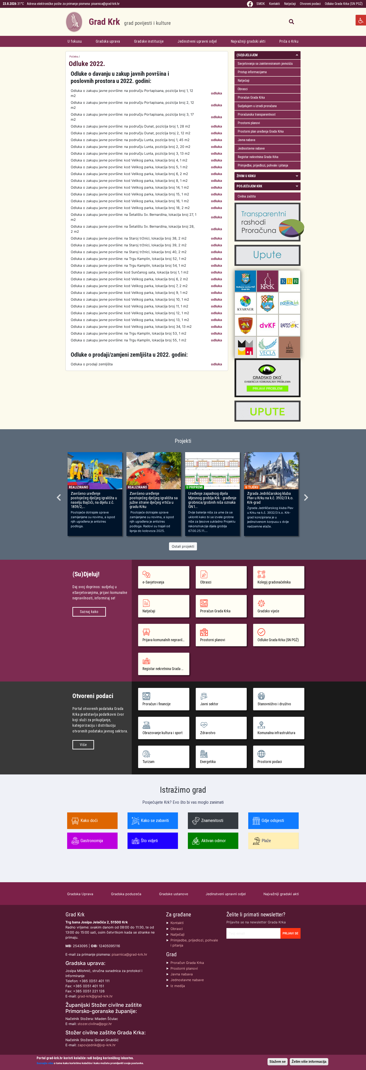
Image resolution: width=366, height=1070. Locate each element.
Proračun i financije (157, 704)
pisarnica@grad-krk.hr (105, 4)
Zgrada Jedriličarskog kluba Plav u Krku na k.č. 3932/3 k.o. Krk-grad (270, 498)
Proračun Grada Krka (251, 97)
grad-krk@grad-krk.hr (95, 996)
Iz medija (178, 986)
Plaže (266, 840)
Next (306, 496)
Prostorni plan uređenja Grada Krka (261, 131)
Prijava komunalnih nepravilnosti (166, 640)
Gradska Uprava (80, 894)
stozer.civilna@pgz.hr (95, 1024)
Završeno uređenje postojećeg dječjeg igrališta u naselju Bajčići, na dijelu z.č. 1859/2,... (94, 500)
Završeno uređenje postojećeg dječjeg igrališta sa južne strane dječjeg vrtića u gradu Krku (154, 500)
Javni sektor (209, 704)
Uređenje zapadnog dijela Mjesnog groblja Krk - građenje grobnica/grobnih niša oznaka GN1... (212, 500)
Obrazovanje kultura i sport (163, 733)
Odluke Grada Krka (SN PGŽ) (344, 4)
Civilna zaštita (247, 196)
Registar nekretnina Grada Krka (258, 157)
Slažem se (277, 1061)
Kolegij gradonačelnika (274, 582)
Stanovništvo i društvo (274, 704)
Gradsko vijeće (268, 611)
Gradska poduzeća (126, 894)
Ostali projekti (183, 546)
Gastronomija (91, 840)
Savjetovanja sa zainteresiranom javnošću (265, 64)
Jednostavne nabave (251, 148)
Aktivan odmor (213, 840)
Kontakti (274, 4)
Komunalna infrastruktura (276, 733)
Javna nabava (246, 140)
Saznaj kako (89, 612)
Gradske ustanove (173, 894)
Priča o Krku (288, 41)
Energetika (208, 762)
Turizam (148, 762)
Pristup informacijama (252, 72)
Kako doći (89, 820)
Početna (73, 56)
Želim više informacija (309, 1061)
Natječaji (290, 4)
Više (83, 745)
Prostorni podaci (270, 762)
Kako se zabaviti (155, 820)
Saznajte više (45, 1063)
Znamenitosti (212, 820)
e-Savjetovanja (153, 582)
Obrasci (243, 89)
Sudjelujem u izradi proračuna (257, 106)
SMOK (260, 4)
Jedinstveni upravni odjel (197, 41)
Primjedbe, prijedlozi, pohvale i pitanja (263, 165)
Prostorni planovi (249, 123)
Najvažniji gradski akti (248, 41)
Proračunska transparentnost (257, 114)
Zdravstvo (207, 733)
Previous (59, 496)
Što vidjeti (149, 840)
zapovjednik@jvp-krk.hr (97, 1045)
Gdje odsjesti (273, 820)
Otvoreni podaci (310, 4)
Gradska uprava (108, 41)
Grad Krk (130, 21)
